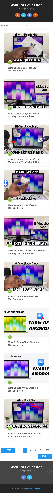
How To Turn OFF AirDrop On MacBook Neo (23, 343)
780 (47, 450)
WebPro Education (26, 5)
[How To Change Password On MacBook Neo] (26, 276)
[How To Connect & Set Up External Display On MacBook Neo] (26, 231)
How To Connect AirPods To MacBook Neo (23, 206)
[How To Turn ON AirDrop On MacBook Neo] (26, 368)
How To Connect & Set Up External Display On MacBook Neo (26, 252)
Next (44, 456)
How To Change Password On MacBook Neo (23, 298)
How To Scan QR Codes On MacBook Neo (22, 69)
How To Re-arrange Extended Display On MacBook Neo (23, 115)
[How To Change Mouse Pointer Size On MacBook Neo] (26, 413)
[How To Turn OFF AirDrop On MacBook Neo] (26, 322)
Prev (8, 450)
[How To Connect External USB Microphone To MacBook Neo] (26, 139)
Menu (5, 26)
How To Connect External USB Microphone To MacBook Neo (24, 160)
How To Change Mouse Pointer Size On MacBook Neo (24, 435)
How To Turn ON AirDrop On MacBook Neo (23, 389)
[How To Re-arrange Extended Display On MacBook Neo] (26, 93)
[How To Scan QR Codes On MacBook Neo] (26, 48)
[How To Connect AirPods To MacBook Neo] (26, 185)
